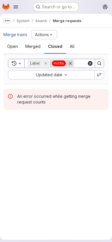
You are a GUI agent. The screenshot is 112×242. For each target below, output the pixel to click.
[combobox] (51, 74)
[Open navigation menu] (15, 6)
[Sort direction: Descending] (99, 74)
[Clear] (90, 63)
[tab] (12, 46)
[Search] (99, 63)
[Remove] (70, 63)
